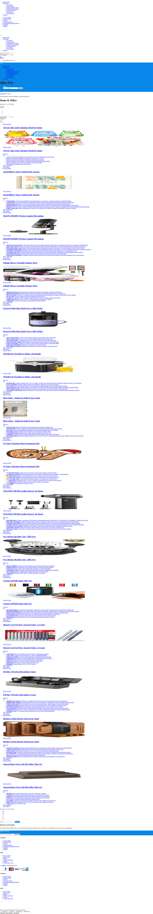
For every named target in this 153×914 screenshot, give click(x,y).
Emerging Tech (7, 19)
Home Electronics (7, 22)
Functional (4, 911)
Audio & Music (7, 17)
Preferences (27, 911)
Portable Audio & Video (12, 7)
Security (5, 15)
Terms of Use (6, 857)
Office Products (7, 168)
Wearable (5, 24)
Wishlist (5, 26)
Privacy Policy (7, 855)
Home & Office (7, 124)
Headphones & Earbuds (12, 9)
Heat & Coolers (7, 350)
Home (1, 93)
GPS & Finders (10, 13)
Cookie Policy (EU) (8, 863)
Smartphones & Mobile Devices (11, 23)
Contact (5, 861)
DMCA (5, 858)
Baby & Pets (6, 2)
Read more (69, 828)
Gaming (5, 20)
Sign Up (17, 834)
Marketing (19, 911)
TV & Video (9, 12)
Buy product (6, 167)
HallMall (3, 865)
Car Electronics (10, 6)
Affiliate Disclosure (8, 860)
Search (5, 86)
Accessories (9, 4)
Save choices (9, 913)
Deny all (2, 913)
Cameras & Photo (10, 10)
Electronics (6, 3)
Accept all (16, 913)
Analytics (11, 911)
